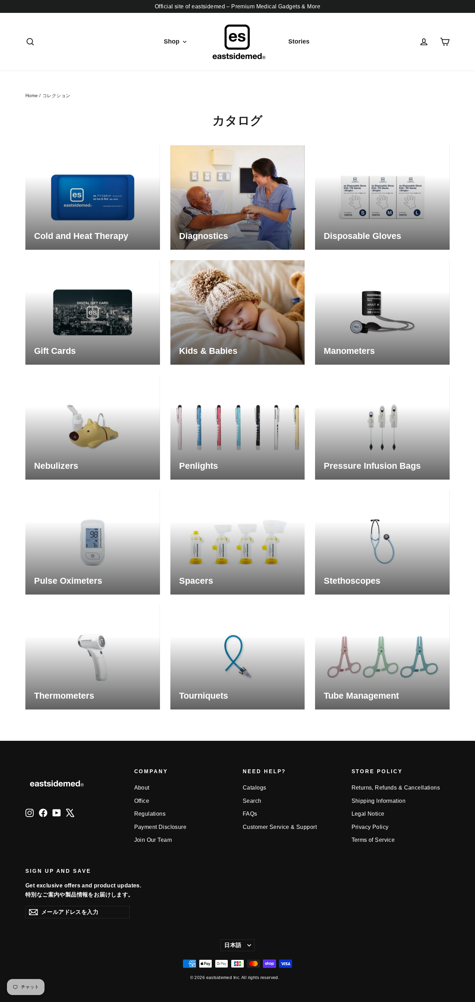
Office (142, 801)
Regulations (150, 814)
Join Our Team (153, 840)
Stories (298, 41)
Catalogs (254, 788)
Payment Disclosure (160, 827)
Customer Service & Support (280, 827)
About (142, 788)
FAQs (250, 814)
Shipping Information (379, 801)
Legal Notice (368, 814)
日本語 (232, 945)
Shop (172, 41)
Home (31, 95)
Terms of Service (373, 840)
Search (252, 801)
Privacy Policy (370, 827)
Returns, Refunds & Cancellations (396, 788)
